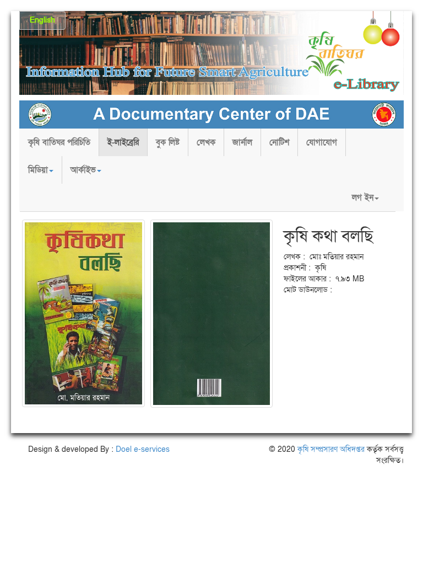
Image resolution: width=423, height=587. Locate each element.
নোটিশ (279, 142)
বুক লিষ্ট (168, 142)
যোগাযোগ (321, 142)
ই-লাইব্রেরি (123, 142)
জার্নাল (242, 142)
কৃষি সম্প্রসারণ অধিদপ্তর (331, 449)
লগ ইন (362, 197)
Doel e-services (143, 449)
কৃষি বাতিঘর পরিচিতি (59, 142)
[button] (41, 170)
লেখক (206, 142)
